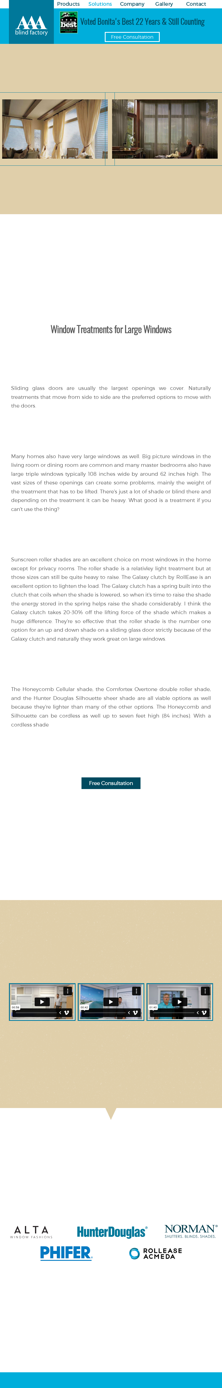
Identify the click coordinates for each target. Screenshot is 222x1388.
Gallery (164, 4)
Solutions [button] (100, 4)
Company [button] (132, 4)
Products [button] (68, 4)
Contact (196, 4)
